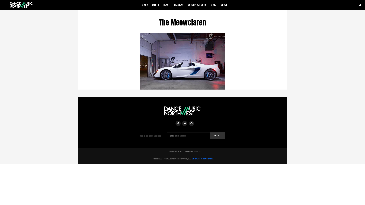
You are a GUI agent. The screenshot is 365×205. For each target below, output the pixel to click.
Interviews (178, 5)
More (213, 5)
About (224, 5)
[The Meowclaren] (182, 60)
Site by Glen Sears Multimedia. (203, 159)
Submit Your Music (197, 5)
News (165, 5)
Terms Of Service (193, 152)
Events (155, 5)
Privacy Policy (175, 152)
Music (145, 5)
